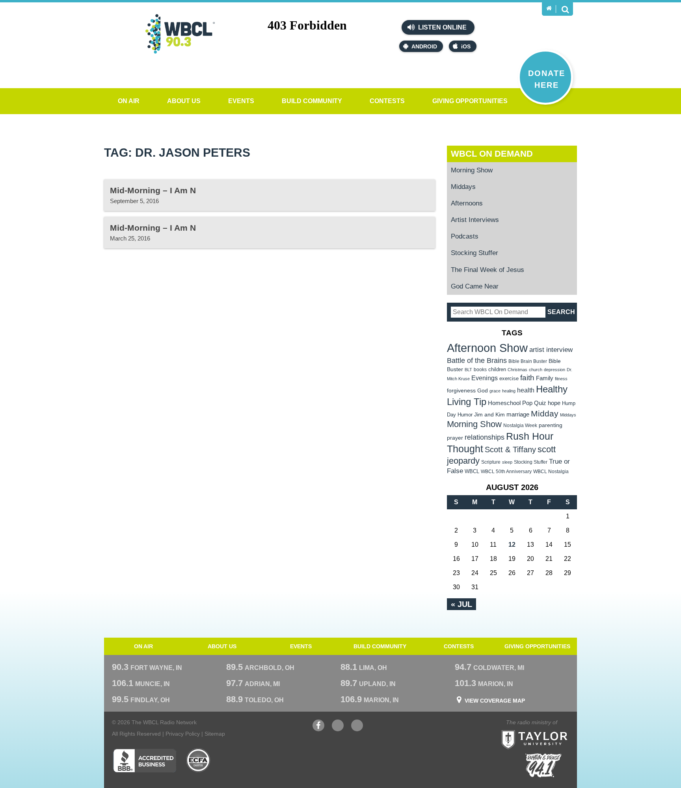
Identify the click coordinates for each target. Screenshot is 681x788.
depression (554, 369)
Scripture (491, 461)
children (497, 369)
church (535, 369)
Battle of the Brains (477, 360)
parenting (550, 425)
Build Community (312, 101)
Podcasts (464, 236)
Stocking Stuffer (474, 253)
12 (511, 544)
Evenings (484, 378)
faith (527, 378)
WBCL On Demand (492, 154)
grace (495, 390)
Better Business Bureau (144, 760)
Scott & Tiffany (510, 449)
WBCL (472, 471)
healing (508, 390)
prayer (455, 438)
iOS (466, 46)
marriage (517, 414)
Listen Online (442, 27)
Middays (463, 187)
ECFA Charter (198, 760)
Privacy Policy (183, 734)
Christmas (517, 369)
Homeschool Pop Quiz (517, 403)
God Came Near (475, 286)
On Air (129, 101)
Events (241, 101)
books (480, 369)
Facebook (318, 729)
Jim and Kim (489, 414)
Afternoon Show (487, 347)
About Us (184, 101)
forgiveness (461, 391)
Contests (387, 101)
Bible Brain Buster (527, 361)
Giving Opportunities (470, 101)
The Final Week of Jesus (487, 270)
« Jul (461, 604)
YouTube (338, 729)
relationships (484, 437)
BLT (468, 369)
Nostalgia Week (520, 425)
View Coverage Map (495, 700)
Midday (544, 413)
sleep (507, 462)
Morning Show (472, 170)
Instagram (357, 729)
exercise (509, 378)
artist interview (551, 349)
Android (424, 46)
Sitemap (215, 734)
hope (554, 403)
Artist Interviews (475, 220)
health (525, 390)
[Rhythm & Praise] (543, 765)
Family (544, 378)
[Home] (549, 8)
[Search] (565, 9)
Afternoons (467, 203)
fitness (561, 378)
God (482, 391)
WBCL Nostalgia (551, 471)
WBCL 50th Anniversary (506, 471)
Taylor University (548, 730)
